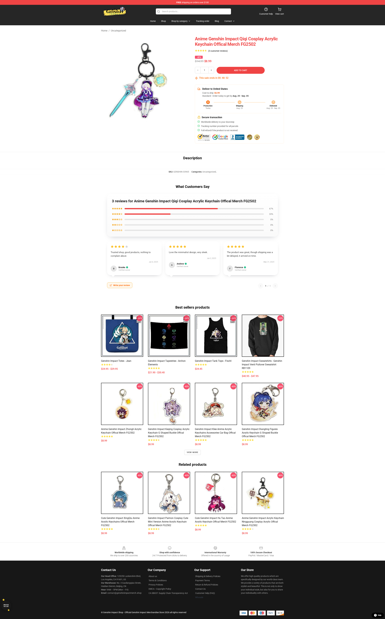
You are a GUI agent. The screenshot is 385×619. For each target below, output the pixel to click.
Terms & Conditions (158, 580)
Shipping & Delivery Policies (207, 576)
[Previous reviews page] (260, 286)
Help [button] (379, 615)
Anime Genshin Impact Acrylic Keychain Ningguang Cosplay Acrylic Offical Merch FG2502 (263, 522)
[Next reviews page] (275, 286)
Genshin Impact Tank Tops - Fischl (213, 360)
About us (153, 576)
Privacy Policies (156, 584)
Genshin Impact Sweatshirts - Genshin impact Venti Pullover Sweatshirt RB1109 (262, 364)
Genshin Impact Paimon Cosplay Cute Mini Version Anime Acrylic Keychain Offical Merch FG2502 (168, 522)
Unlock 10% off (6, 605)
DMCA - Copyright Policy (160, 589)
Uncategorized (118, 30)
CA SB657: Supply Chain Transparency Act (168, 593)
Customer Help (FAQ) (205, 593)
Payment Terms (202, 580)
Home (104, 30)
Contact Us (200, 589)
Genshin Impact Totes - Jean (116, 360)
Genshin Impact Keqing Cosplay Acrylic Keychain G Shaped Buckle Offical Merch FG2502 (168, 433)
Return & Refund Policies (206, 584)
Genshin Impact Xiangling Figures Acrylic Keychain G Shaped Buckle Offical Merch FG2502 (260, 433)
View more (192, 452)
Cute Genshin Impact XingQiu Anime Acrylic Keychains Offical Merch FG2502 (120, 522)
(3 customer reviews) (218, 51)
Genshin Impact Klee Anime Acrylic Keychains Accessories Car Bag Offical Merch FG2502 (215, 433)
